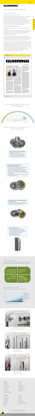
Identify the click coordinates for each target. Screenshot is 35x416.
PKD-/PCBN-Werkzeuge (14, 9)
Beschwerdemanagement (22, 402)
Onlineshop (20, 398)
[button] (2, 413)
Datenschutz (6, 396)
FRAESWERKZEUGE (17, 371)
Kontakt (19, 383)
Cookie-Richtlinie (6, 398)
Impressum (5, 404)
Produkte (8, 9)
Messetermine (6, 402)
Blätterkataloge (7, 96)
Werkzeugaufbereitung (22, 389)
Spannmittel (5, 389)
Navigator (19, 396)
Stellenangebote (6, 399)
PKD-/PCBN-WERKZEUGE (17, 327)
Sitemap (19, 404)
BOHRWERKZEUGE (17, 349)
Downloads (20, 399)
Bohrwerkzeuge (6, 383)
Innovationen (6, 401)
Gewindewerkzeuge (7, 386)
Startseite (5, 9)
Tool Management (21, 386)
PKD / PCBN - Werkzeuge (8, 392)
